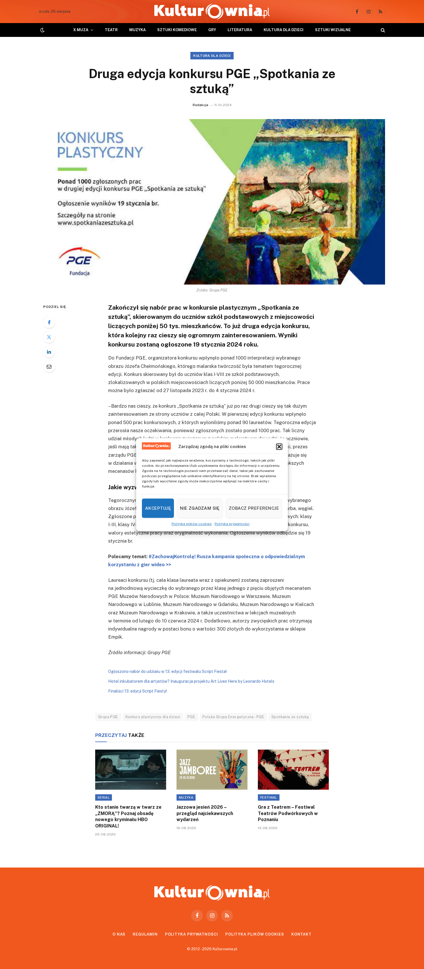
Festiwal (268, 797)
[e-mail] (49, 366)
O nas (119, 934)
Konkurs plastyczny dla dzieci (152, 717)
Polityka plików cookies (192, 524)
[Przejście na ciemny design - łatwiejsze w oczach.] (42, 30)
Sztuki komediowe (177, 30)
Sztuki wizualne (333, 30)
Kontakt (301, 934)
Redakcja (200, 105)
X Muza (80, 30)
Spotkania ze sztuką (290, 717)
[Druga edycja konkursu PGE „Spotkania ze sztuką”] (212, 202)
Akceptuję (158, 508)
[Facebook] (49, 322)
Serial (103, 797)
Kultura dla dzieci (283, 30)
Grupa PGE (108, 717)
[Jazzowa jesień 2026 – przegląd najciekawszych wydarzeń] (212, 769)
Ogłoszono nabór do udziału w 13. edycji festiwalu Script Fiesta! (167, 671)
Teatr (111, 30)
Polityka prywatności (232, 524)
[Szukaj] (382, 30)
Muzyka (137, 30)
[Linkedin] (49, 352)
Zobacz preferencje (254, 508)
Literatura (240, 30)
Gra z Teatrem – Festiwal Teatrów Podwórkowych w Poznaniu (288, 813)
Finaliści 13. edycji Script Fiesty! (137, 691)
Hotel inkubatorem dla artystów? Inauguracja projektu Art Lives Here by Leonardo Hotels (191, 681)
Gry (212, 30)
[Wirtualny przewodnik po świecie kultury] (212, 11)
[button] (279, 447)
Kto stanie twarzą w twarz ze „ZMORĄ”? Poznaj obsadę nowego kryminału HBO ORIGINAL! (128, 816)
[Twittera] (49, 337)
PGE (191, 717)
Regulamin (145, 934)
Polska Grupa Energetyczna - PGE (233, 717)
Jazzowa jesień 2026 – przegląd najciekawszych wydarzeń (205, 813)
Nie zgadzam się (199, 508)
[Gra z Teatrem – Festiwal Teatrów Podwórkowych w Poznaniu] (293, 769)
